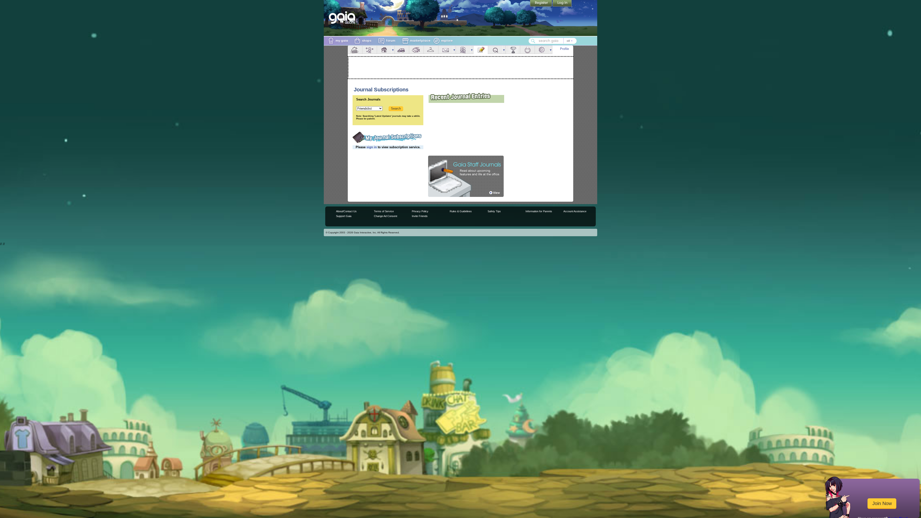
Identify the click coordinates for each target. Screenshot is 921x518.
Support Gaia (343, 216)
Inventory (431, 50)
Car (402, 50)
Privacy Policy (420, 211)
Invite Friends (420, 216)
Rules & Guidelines (461, 211)
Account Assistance (574, 211)
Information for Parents (538, 211)
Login (562, 3)
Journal (480, 50)
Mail (445, 50)
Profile (564, 49)
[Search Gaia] (533, 41)
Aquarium (416, 50)
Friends (463, 50)
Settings (542, 50)
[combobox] (553, 41)
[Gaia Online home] (343, 17)
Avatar (369, 50)
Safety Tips (494, 211)
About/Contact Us (346, 211)
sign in (371, 147)
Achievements (513, 50)
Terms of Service (384, 211)
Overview (355, 50)
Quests (495, 50)
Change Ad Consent (385, 216)
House (384, 50)
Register (541, 3)
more (392, 50)
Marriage (527, 50)
